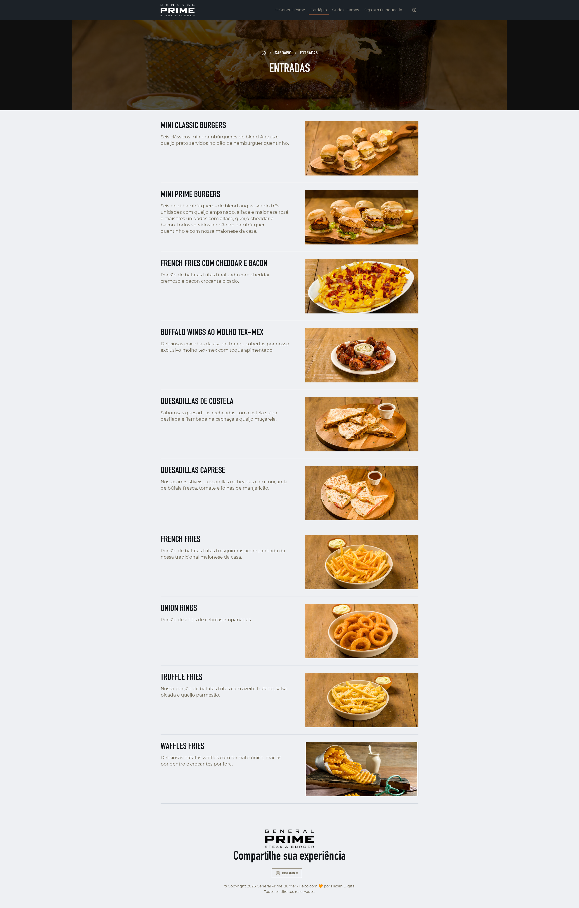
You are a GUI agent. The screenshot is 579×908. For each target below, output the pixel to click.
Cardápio (319, 10)
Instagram (290, 873)
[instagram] (414, 10)
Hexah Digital (343, 886)
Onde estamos (345, 10)
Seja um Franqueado (383, 10)
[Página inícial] (178, 10)
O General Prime (290, 10)
